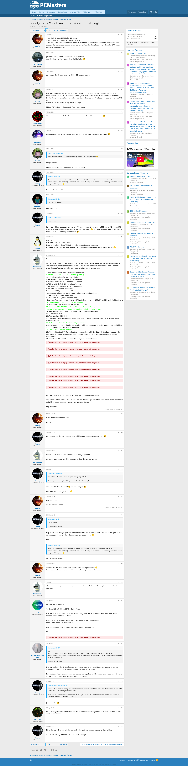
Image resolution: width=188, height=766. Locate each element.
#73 (122, 681)
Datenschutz (131, 760)
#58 (122, 172)
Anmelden (85, 342)
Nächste (63, 30)
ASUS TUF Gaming (137, 247)
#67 (122, 496)
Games (41, 12)
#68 (122, 515)
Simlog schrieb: (52, 176)
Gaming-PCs (75, 12)
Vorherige (35, 30)
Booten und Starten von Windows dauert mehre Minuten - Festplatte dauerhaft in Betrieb (143, 274)
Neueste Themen (134, 50)
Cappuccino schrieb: (54, 153)
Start (153, 760)
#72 (122, 644)
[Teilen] (118, 34)
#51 (122, 34)
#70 (122, 582)
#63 (122, 414)
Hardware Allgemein (136, 182)
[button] (91, 12)
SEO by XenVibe (76, 764)
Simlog (34, 26)
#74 (122, 708)
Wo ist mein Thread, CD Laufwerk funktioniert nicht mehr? (142, 289)
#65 (122, 451)
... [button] (54, 30)
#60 (122, 213)
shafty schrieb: (52, 519)
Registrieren (48, 16)
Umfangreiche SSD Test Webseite (142, 222)
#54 (122, 90)
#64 (122, 432)
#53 (122, 71)
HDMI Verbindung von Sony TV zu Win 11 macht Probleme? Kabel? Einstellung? (143, 199)
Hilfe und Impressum (143, 760)
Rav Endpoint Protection (139, 53)
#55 (122, 112)
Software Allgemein (136, 80)
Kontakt (122, 760)
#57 (122, 149)
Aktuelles (98, 12)
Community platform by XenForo (99, 764)
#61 (122, 237)
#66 (122, 469)
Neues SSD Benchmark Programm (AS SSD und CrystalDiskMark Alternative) (143, 258)
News (33, 12)
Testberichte (62, 12)
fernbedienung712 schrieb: (56, 685)
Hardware (51, 12)
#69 (122, 564)
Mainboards (134, 253)
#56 (122, 130)
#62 (122, 255)
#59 (122, 195)
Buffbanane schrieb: (54, 473)
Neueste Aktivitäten (36, 16)
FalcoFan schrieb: (53, 218)
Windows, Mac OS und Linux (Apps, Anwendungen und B (141, 60)
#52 (122, 53)
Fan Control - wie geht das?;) (140, 176)
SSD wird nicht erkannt (138, 211)
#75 (122, 726)
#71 (122, 601)
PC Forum (86, 12)
